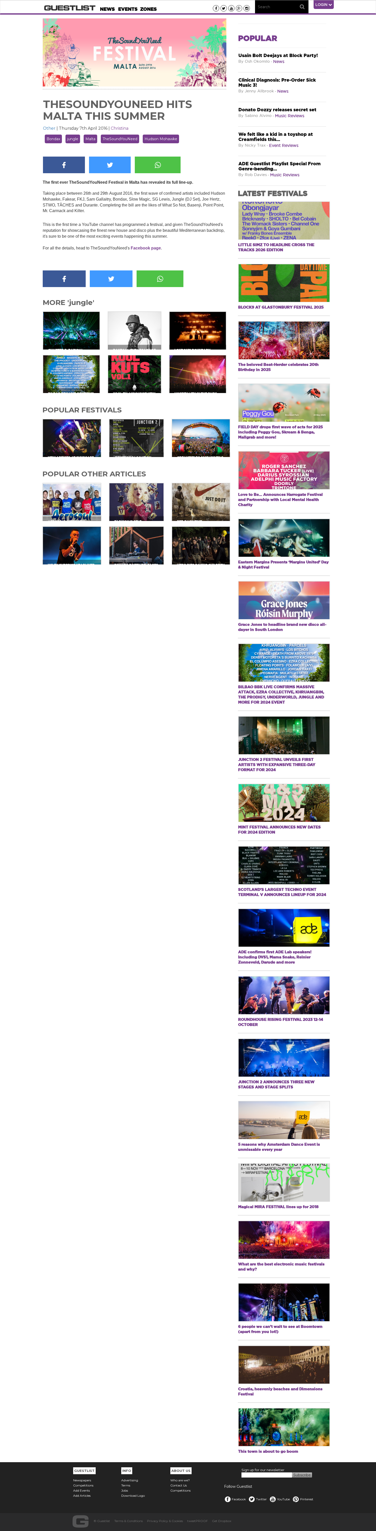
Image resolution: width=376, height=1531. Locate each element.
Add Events (81, 1490)
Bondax (53, 139)
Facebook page (146, 248)
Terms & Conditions (128, 1521)
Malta (90, 139)
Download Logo (133, 1495)
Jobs (124, 1490)
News (107, 9)
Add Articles (82, 1495)
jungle (72, 139)
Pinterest (306, 1499)
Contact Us (178, 1485)
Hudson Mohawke (161, 139)
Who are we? (180, 1480)
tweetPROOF (197, 1521)
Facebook (239, 1499)
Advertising (129, 1480)
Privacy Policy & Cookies (165, 1521)
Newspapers (82, 1480)
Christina (119, 128)
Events (128, 9)
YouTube (283, 1499)
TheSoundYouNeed (120, 139)
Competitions (83, 1485)
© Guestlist (102, 1521)
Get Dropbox (221, 1521)
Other (49, 128)
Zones (148, 9)
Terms (125, 1485)
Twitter (261, 1499)
